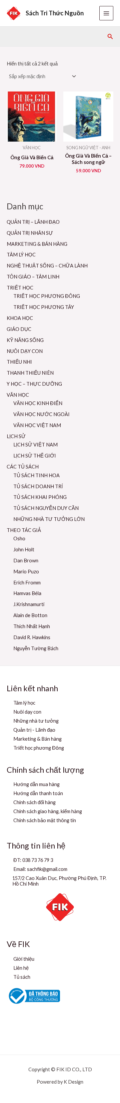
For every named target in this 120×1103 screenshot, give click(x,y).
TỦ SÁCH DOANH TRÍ (38, 486)
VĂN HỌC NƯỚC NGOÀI (41, 414)
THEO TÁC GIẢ (24, 530)
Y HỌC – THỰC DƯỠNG (34, 384)
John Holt (23, 549)
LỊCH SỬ (16, 436)
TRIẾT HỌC (20, 288)
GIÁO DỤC (19, 329)
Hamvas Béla (27, 593)
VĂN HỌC (18, 395)
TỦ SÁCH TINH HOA (36, 475)
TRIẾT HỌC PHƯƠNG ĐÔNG (46, 296)
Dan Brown (25, 560)
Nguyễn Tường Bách (35, 648)
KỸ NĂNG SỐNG (25, 340)
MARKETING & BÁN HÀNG (37, 244)
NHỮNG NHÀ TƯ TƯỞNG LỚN (49, 519)
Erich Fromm (27, 582)
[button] (110, 36)
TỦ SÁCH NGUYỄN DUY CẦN (46, 508)
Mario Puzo (26, 571)
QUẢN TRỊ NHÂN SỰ (30, 233)
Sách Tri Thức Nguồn (55, 13)
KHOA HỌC (20, 318)
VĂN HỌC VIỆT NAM (37, 425)
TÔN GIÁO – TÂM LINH (33, 277)
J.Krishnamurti (28, 604)
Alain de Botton (30, 615)
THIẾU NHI (19, 362)
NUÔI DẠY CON (25, 351)
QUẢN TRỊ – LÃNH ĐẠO (33, 222)
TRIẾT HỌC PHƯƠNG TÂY (43, 307)
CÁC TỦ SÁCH (23, 467)
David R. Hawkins (31, 637)
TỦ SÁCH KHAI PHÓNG (40, 497)
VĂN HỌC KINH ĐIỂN (37, 403)
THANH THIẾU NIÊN (30, 373)
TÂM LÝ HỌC (21, 254)
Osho (19, 538)
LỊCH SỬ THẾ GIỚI (34, 455)
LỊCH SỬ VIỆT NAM (35, 444)
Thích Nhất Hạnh (31, 626)
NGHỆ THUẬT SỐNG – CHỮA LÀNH (47, 265)
